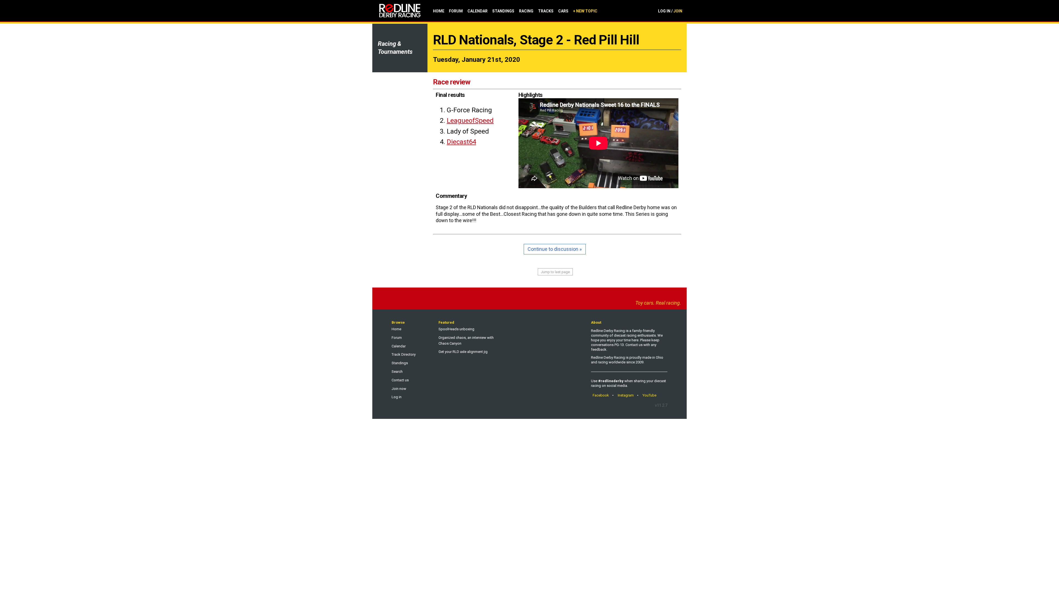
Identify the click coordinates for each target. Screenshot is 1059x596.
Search (397, 371)
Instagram (626, 395)
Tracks (545, 11)
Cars (563, 11)
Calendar (477, 11)
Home (438, 11)
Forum (456, 11)
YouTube (649, 395)
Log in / (670, 11)
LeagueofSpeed (470, 120)
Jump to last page (555, 272)
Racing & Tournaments (395, 47)
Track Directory (404, 354)
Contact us (400, 380)
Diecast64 (461, 142)
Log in (397, 397)
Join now (399, 389)
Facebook (601, 395)
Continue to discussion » (555, 249)
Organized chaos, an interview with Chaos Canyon (466, 340)
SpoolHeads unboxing (456, 329)
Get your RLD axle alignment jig (463, 352)
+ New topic (585, 11)
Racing (526, 11)
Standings (503, 11)
